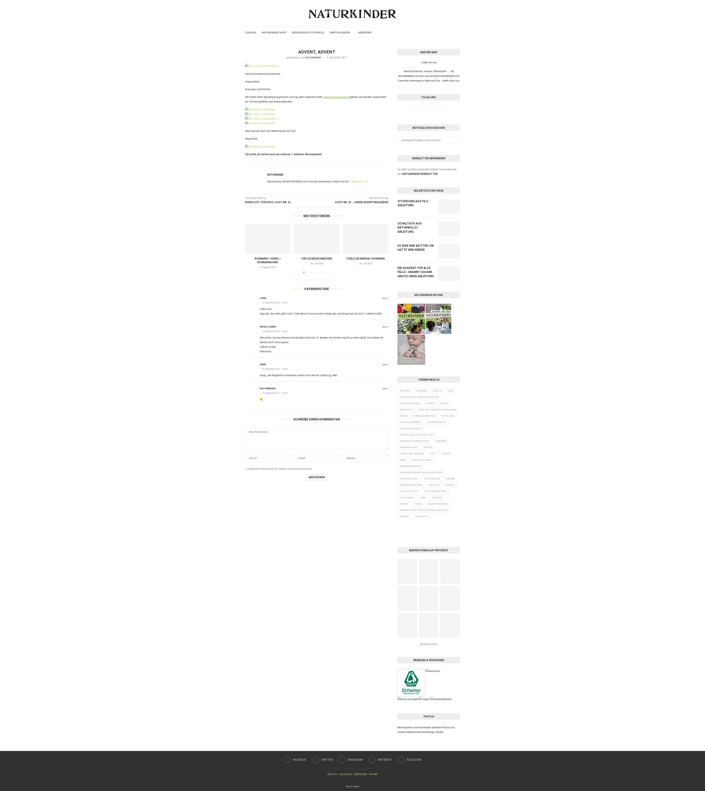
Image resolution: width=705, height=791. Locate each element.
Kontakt (373, 774)
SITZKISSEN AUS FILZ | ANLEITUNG (413, 203)
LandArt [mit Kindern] (411, 453)
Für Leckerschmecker (316, 258)
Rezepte (450, 485)
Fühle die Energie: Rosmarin (366, 258)
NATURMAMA (313, 57)
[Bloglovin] (456, 32)
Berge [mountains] (410, 403)
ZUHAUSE (250, 32)
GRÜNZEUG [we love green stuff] (417, 435)
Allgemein (421, 391)
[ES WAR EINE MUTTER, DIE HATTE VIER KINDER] (449, 251)
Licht (432, 453)
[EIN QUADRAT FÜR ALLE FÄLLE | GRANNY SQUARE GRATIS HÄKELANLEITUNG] (449, 273)
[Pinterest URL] (407, 571)
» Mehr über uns (359, 181)
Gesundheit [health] (410, 428)
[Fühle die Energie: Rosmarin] (365, 239)
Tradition (437, 498)
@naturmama (428, 644)
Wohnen (404, 516)
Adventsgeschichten (336, 97)
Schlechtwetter (409, 491)
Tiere (423, 498)
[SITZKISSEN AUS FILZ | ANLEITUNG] (449, 206)
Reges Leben (268, 326)
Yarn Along (421, 516)
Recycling (434, 485)
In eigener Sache (408, 447)
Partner (450, 479)
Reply (385, 298)
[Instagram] (448, 32)
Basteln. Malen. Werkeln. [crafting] (419, 397)
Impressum (345, 774)
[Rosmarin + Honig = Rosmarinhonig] (267, 239)
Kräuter (428, 447)
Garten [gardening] (410, 422)
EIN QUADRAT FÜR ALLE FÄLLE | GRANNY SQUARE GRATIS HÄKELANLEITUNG (415, 272)
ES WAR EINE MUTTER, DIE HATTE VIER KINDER (415, 247)
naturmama (268, 388)
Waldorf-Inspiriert (438, 504)
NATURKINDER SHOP (274, 32)
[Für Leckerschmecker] (316, 239)
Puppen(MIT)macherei (411, 485)
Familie (403, 416)
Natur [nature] (432, 479)
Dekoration (406, 410)
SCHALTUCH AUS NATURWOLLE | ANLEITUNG (409, 227)
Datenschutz (360, 774)
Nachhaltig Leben (421, 460)
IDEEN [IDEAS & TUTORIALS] (308, 32)
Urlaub (418, 504)
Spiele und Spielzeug (435, 491)
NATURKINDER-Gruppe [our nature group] (421, 472)
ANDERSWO (365, 32)
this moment (407, 498)
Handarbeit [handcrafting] (414, 441)
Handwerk (440, 441)
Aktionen (405, 391)
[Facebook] (440, 32)
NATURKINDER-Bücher (411, 466)
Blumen (430, 403)
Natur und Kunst (409, 479)
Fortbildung (448, 416)
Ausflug (437, 391)
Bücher (444, 403)
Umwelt (404, 504)
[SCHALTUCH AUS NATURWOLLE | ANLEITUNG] (449, 229)
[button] (250, 248)
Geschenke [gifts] (436, 422)
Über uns (332, 774)
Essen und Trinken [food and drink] (437, 410)
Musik (403, 460)
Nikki (263, 364)
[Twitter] (444, 32)
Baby (450, 391)
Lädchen (445, 453)
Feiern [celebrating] (424, 416)
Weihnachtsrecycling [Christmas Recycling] (424, 510)
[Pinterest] (452, 32)
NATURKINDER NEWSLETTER (420, 173)
